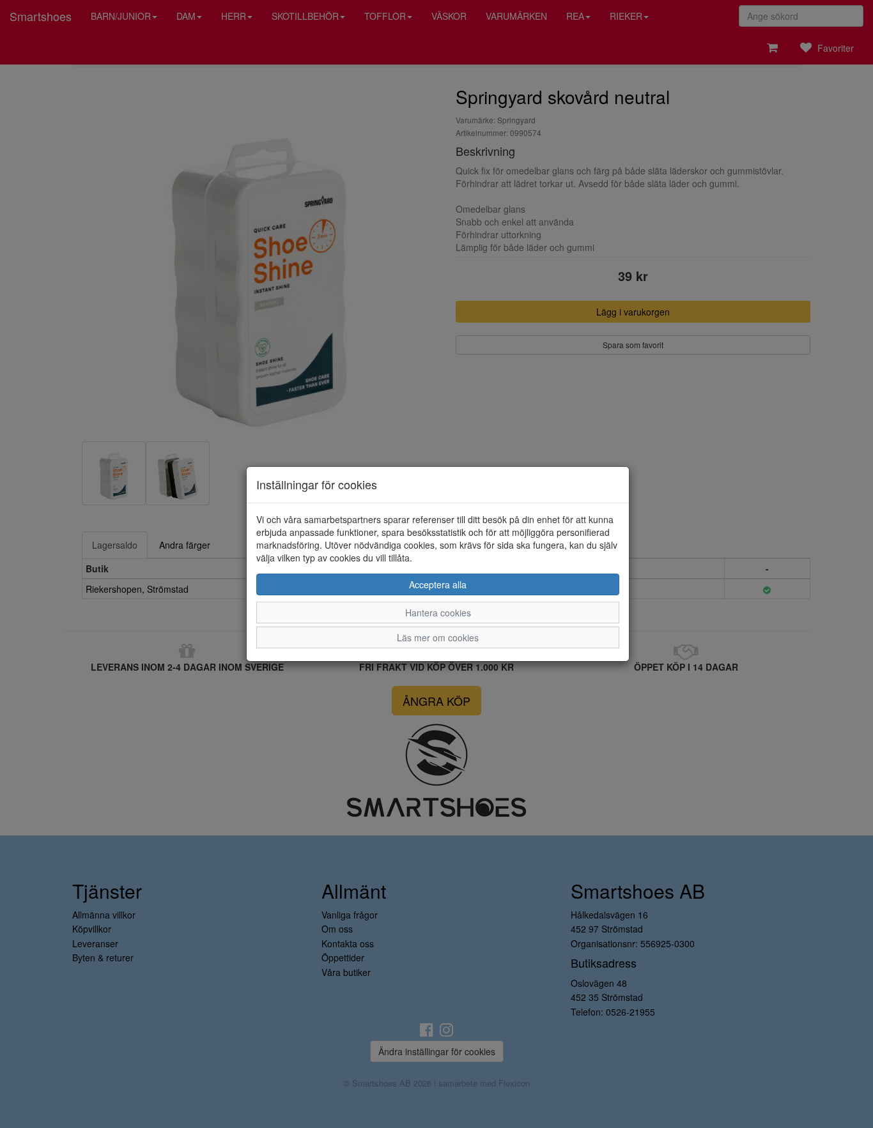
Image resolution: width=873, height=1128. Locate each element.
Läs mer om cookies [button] (438, 637)
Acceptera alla (438, 584)
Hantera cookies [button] (438, 612)
